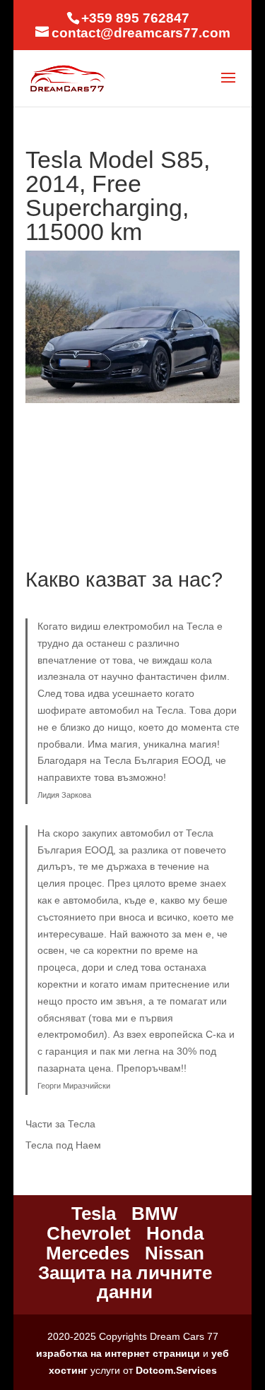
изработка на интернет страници (118, 1353)
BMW (154, 1213)
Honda (175, 1233)
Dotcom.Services (176, 1370)
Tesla (93, 1213)
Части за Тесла (60, 1124)
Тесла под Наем (63, 1145)
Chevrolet (89, 1233)
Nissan (174, 1253)
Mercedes (87, 1253)
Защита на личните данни (125, 1282)
